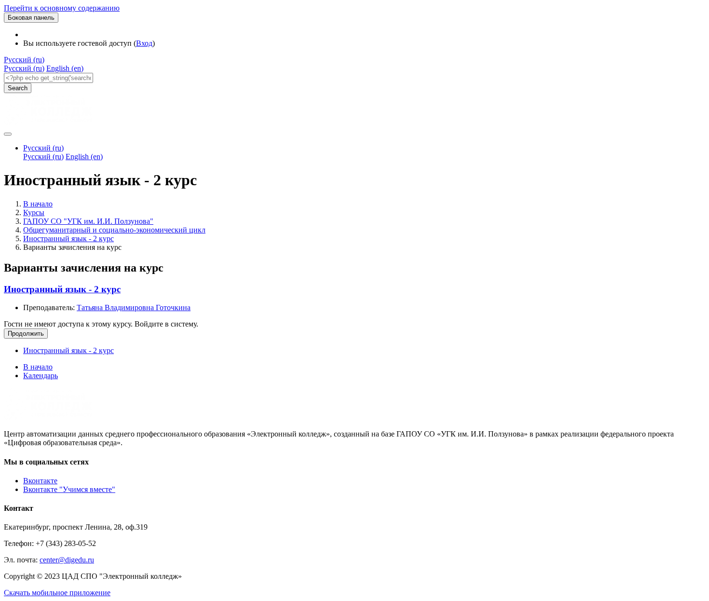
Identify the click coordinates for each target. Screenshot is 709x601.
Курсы (33, 212)
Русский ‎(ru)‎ (24, 59)
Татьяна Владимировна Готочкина (134, 307)
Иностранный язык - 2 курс (68, 238)
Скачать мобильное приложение (57, 592)
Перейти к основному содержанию (62, 8)
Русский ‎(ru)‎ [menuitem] (24, 68)
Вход (144, 43)
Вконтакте (40, 481)
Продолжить (26, 333)
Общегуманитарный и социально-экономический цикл (114, 230)
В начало (38, 204)
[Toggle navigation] (8, 134)
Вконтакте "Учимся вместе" (69, 489)
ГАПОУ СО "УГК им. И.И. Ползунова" (88, 221)
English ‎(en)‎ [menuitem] (64, 68)
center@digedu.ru (67, 560)
